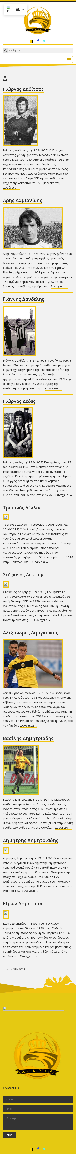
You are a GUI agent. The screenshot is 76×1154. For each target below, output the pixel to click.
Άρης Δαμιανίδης (22, 200)
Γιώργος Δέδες (19, 401)
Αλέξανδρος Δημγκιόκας (30, 632)
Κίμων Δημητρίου (23, 903)
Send (9, 1135)
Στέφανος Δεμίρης (24, 574)
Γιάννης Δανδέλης (23, 299)
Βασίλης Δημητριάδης (28, 738)
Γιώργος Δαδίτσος (23, 89)
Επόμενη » (18, 969)
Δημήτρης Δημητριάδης (30, 840)
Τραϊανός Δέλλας (22, 507)
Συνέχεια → (11, 187)
